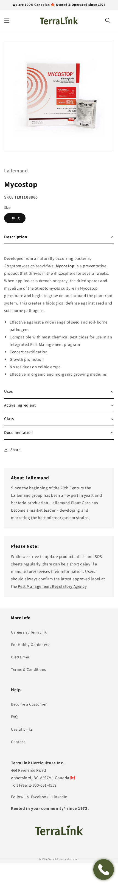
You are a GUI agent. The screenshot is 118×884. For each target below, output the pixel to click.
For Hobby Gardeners (30, 645)
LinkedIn (60, 797)
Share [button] (15, 450)
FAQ (14, 717)
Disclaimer (20, 657)
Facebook (40, 797)
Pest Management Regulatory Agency (52, 586)
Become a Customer (29, 704)
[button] (7, 20)
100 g (15, 218)
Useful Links (22, 729)
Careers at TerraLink (29, 632)
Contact (18, 742)
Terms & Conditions (28, 669)
